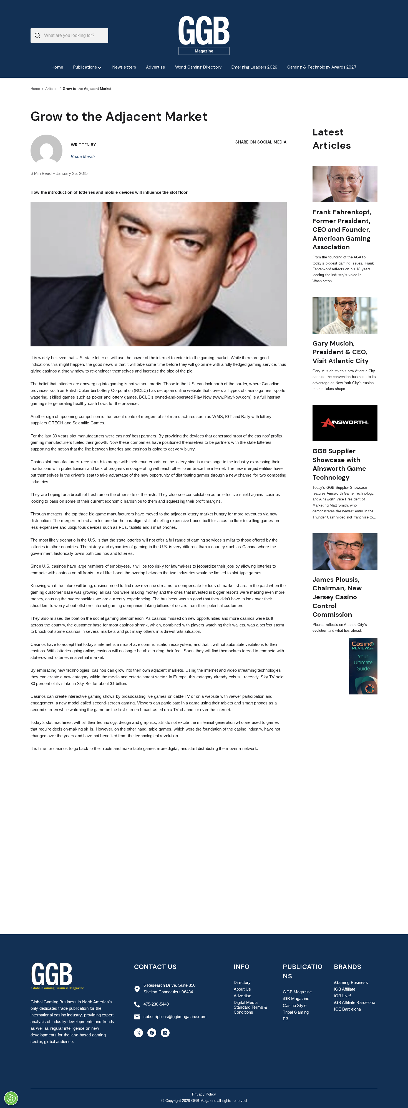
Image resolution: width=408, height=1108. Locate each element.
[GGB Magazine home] (204, 35)
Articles (51, 89)
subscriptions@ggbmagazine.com (174, 1016)
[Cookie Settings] (11, 1098)
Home (35, 89)
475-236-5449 (156, 1004)
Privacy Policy (204, 1094)
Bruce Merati (83, 156)
